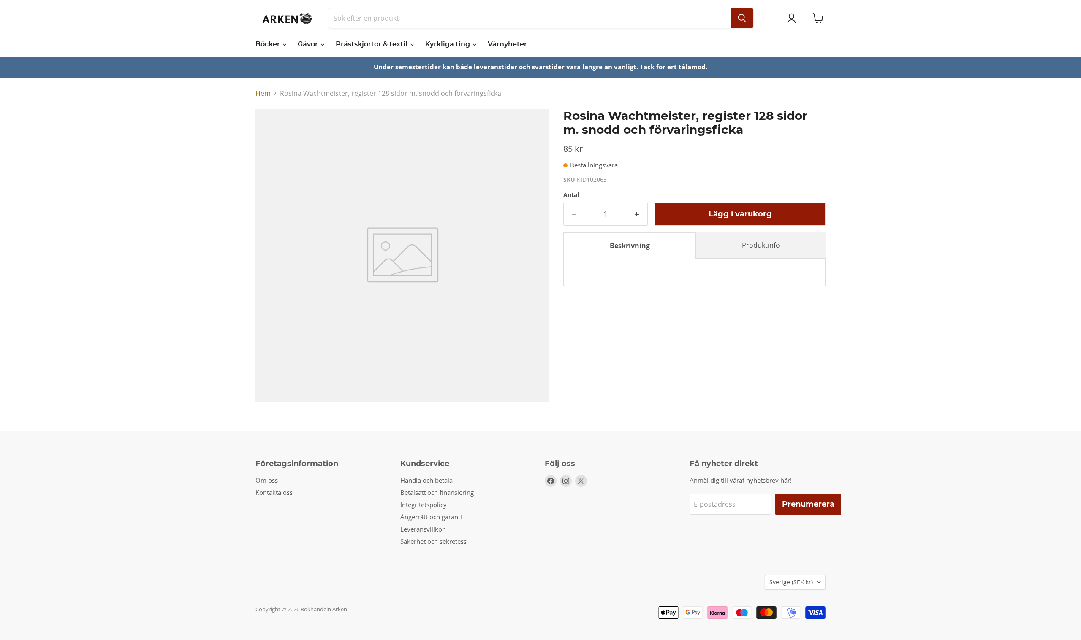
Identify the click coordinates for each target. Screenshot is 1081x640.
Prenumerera (808, 504)
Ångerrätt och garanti (431, 517)
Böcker (268, 44)
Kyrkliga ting (448, 44)
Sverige (791, 582)
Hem (263, 93)
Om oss (266, 480)
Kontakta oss (274, 492)
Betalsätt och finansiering (437, 492)
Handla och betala (426, 480)
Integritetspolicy (423, 504)
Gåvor (309, 44)
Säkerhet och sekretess (433, 541)
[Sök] (742, 18)
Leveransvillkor (422, 529)
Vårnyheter (507, 44)
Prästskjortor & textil (372, 44)
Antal (571, 195)
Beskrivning (630, 245)
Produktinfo (761, 245)
